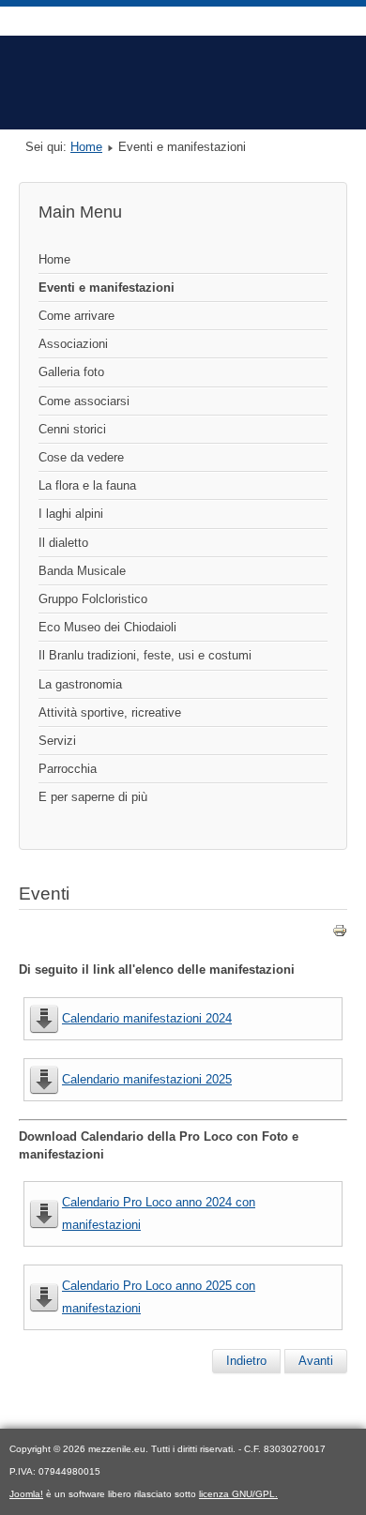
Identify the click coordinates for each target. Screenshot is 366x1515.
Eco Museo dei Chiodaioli (107, 627)
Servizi (57, 741)
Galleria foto (71, 372)
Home (86, 147)
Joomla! (26, 1494)
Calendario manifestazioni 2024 (147, 1018)
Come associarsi (84, 401)
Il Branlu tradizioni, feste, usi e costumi (145, 655)
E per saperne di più (92, 797)
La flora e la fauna (87, 485)
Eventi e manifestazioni (106, 287)
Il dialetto (63, 543)
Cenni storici (72, 429)
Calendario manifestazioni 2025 (147, 1079)
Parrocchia (67, 769)
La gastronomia (80, 684)
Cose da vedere (81, 457)
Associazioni (73, 344)
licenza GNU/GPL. (238, 1494)
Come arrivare (76, 316)
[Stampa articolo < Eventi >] (339, 934)
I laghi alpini (70, 514)
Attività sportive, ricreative (109, 712)
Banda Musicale (82, 571)
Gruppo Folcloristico (92, 599)
